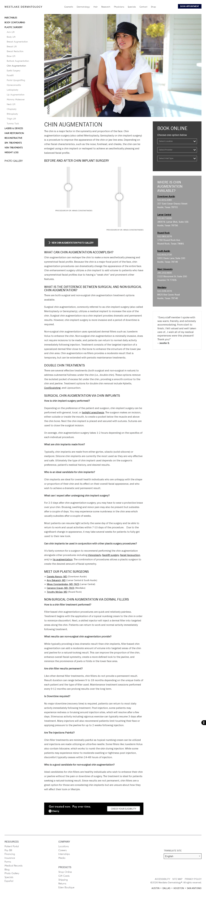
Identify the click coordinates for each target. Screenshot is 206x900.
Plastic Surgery (13, 27)
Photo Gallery (14, 161)
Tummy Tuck (13, 123)
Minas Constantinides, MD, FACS (63, 584)
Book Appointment (189, 6)
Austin (155, 888)
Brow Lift (11, 56)
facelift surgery (110, 555)
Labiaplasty (12, 89)
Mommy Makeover (16, 99)
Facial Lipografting (16, 80)
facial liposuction (130, 555)
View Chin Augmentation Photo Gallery (72, 242)
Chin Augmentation (16, 65)
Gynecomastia (14, 85)
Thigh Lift (11, 118)
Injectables (11, 17)
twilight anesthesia (93, 412)
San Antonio (194, 888)
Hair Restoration (14, 133)
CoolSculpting (52, 388)
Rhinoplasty (12, 114)
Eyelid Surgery (13, 70)
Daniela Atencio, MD (57, 576)
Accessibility (162, 879)
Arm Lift (11, 32)
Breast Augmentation (17, 41)
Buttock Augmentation (18, 61)
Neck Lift (11, 104)
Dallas (166, 888)
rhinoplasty (94, 555)
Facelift (10, 75)
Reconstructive (13, 138)
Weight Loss (11, 152)
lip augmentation (63, 559)
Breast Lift (12, 46)
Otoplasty (11, 109)
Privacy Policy (193, 879)
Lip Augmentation (15, 94)
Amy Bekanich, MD (56, 580)
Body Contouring (15, 22)
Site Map (177, 879)
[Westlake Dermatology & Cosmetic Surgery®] (23, 7)
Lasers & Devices (14, 128)
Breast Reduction (15, 51)
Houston (178, 888)
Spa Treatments (13, 142)
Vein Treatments (14, 147)
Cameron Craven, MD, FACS (60, 588)
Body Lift (11, 37)
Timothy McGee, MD (57, 591)
